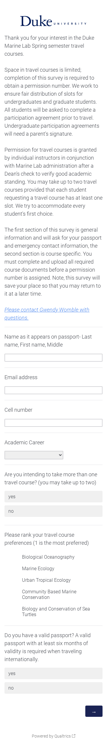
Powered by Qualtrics (51, 736)
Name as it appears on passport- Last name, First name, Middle (48, 341)
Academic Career (24, 442)
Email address (20, 377)
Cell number (18, 410)
